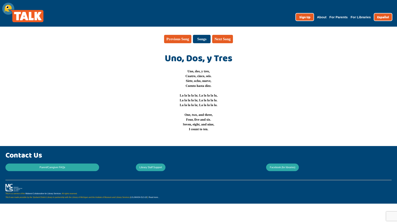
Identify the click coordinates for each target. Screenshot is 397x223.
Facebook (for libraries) (282, 167)
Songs (201, 39)
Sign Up (304, 17)
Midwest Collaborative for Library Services (43, 193)
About (321, 17)
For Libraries (361, 17)
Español (383, 17)
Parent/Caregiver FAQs (52, 167)
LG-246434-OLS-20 (138, 197)
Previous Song (177, 39)
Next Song (222, 39)
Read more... (154, 197)
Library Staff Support (150, 167)
